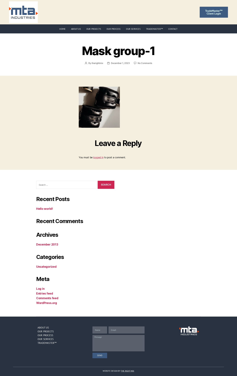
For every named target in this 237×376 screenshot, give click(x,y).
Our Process (114, 29)
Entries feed (44, 293)
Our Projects (93, 29)
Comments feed (47, 298)
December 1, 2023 (120, 63)
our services (46, 339)
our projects (46, 331)
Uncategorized (46, 266)
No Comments (145, 63)
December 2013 (47, 244)
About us (43, 327)
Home (62, 29)
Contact (172, 29)
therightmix (97, 63)
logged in (98, 157)
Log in (40, 288)
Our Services (133, 29)
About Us (76, 29)
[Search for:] (66, 185)
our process (45, 335)
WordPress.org (46, 303)
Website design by (118, 371)
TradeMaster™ (154, 29)
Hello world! (44, 208)
